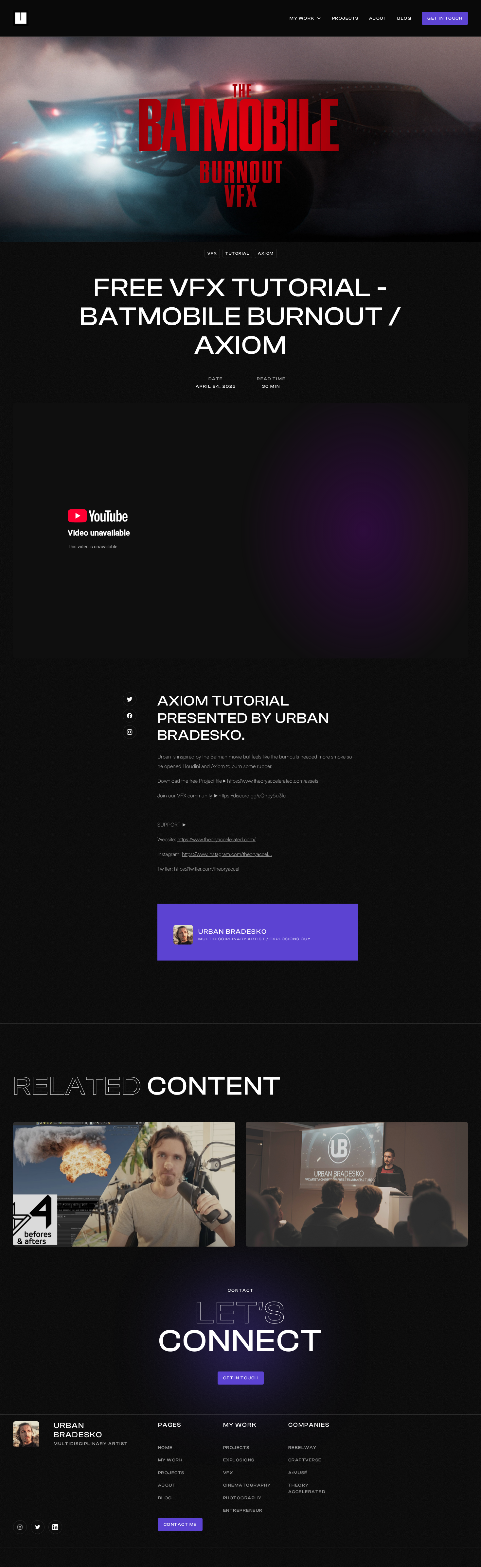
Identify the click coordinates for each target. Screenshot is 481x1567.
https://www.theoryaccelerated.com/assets (272, 780)
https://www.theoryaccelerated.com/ (216, 839)
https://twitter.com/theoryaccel (206, 868)
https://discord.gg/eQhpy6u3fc (252, 795)
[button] (306, 18)
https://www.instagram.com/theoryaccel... (227, 854)
